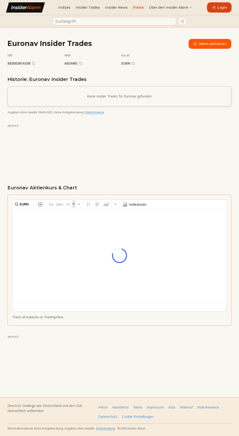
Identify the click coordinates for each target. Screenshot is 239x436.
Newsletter (120, 407)
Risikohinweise (94, 112)
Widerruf (186, 407)
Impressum (155, 407)
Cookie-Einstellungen (138, 416)
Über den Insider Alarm (168, 7)
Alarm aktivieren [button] (213, 44)
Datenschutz (107, 416)
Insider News (116, 7)
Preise (103, 407)
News (138, 407)
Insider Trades (88, 7)
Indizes (64, 7)
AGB (172, 407)
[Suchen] (182, 21)
